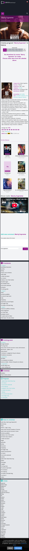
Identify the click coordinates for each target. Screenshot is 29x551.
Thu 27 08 (18, 50)
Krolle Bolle (3, 274)
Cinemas (6, 371)
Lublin (2, 508)
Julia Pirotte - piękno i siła (7, 349)
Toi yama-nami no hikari (6, 316)
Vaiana (2, 477)
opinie (26, 40)
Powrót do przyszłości (6, 451)
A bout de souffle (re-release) (7, 308)
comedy (20, 88)
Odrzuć (10, 548)
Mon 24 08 (8, 50)
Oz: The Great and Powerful (21, 190)
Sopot (2, 522)
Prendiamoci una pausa (6, 355)
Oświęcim (3, 512)
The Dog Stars (7, 173)
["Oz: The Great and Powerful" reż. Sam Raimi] (21, 183)
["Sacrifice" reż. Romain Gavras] (7, 149)
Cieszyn (2, 489)
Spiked (2, 460)
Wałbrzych (3, 532)
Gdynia (2, 498)
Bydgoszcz (3, 486)
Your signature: (4, 248)
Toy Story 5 (3, 475)
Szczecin (3, 526)
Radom (2, 515)
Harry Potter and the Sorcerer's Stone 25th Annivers (13, 347)
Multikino (3, 373)
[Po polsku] (27, 1)
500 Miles (3, 358)
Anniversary (3, 424)
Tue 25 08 (11, 50)
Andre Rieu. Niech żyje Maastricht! (9, 422)
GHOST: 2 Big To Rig (6, 427)
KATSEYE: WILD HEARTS (6, 436)
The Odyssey (5, 386)
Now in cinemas (9, 420)
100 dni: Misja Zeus (5, 365)
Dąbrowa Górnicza (5, 492)
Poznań (2, 514)
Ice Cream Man (4, 312)
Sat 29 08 (24, 50)
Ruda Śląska (3, 517)
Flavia (2, 292)
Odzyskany (3, 299)
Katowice (3, 503)
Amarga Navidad (5, 344)
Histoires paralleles (5, 294)
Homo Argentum (5, 310)
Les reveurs (3, 278)
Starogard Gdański (5, 525)
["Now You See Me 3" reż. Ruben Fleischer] (7, 183)
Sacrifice (7, 155)
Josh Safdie (8, 20)
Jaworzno (3, 501)
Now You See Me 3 (7, 190)
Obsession (3, 446)
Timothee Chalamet (20, 95)
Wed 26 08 (14, 50)
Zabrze (2, 535)
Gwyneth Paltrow (22, 97)
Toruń (2, 528)
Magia (2, 440)
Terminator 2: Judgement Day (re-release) (10, 353)
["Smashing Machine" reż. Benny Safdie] (21, 166)
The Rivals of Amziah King (7, 305)
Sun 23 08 (5, 50)
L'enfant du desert (5, 276)
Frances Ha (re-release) (6, 272)
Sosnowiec (3, 523)
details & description (16, 40)
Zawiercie (3, 537)
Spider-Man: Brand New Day (21, 155)
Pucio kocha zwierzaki (6, 285)
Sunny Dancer (4, 351)
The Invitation (4, 469)
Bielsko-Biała (4, 484)
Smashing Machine (21, 173)
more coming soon (6, 367)
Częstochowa (4, 491)
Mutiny (2, 270)
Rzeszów (3, 520)
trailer (23, 40)
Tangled (3, 464)
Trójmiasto (3, 529)
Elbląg (2, 494)
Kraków (2, 506)
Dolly (2, 298)
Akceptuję (18, 548)
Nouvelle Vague (4, 281)
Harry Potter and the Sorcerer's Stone (9, 431)
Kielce (2, 505)
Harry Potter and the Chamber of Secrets (10, 429)
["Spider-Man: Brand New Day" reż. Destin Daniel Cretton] (21, 149)
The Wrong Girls (4, 289)
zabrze (10, 2)
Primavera (3, 287)
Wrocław (3, 534)
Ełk (1, 495)
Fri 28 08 (21, 50)
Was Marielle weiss (5, 283)
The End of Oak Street (6, 296)
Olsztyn (2, 511)
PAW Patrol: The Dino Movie (7, 318)
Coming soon (8, 340)
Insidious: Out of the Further (7, 280)
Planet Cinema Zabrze (6, 375)
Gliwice (2, 500)
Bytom (2, 488)
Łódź (2, 509)
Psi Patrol (4, 383)
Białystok (3, 483)
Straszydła (4, 397)
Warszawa (3, 531)
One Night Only (4, 303)
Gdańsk (2, 497)
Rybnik (2, 518)
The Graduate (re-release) (7, 360)
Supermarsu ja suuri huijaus (7, 301)
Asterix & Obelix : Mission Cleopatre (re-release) (12, 362)
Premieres (7, 263)
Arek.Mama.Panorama (6, 267)
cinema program (7, 40)
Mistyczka (3, 442)
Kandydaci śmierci (5, 314)
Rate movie (7, 131)
